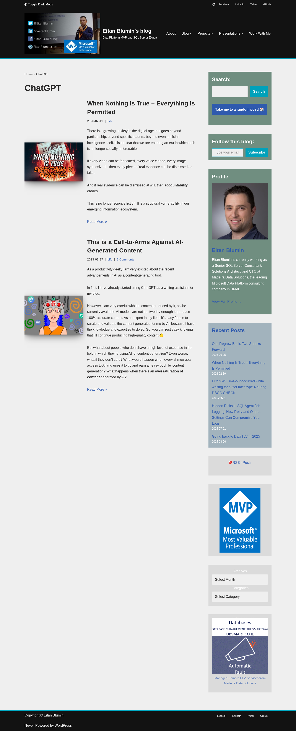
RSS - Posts (241, 462)
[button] (191, 33)
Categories (240, 588)
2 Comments (125, 259)
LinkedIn (239, 4)
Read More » (97, 221)
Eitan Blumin (228, 250)
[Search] (214, 4)
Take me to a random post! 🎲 (239, 109)
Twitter (253, 4)
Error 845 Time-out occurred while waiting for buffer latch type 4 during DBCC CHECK (239, 387)
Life (109, 121)
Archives (240, 571)
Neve (28, 725)
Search (259, 91)
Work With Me (260, 33)
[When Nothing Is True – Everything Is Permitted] (53, 161)
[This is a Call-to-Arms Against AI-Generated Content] (53, 315)
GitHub (267, 4)
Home (28, 74)
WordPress (63, 725)
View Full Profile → (227, 301)
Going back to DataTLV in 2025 (236, 436)
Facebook (224, 4)
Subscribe (256, 152)
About (171, 33)
